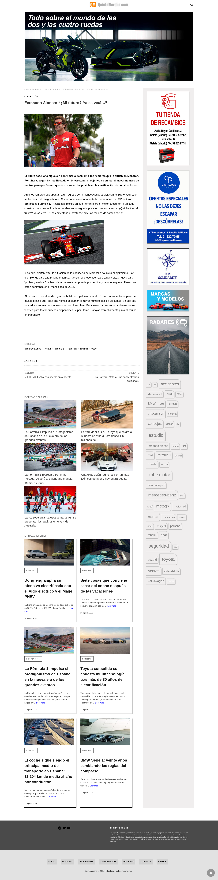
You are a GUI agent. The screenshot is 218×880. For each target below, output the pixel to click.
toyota (168, 559)
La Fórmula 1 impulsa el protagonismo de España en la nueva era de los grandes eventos (49, 436)
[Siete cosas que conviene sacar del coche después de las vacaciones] (105, 552)
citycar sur (156, 413)
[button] (64, 140)
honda (152, 464)
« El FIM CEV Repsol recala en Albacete (48, 377)
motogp (162, 506)
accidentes (170, 384)
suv (175, 547)
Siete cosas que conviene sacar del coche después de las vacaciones (103, 585)
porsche (175, 526)
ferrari (48, 348)
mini (182, 496)
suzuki (152, 559)
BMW (179, 394)
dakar (169, 423)
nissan (182, 517)
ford (150, 455)
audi (170, 394)
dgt (178, 424)
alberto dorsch (154, 394)
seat (164, 535)
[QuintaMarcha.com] (109, 4)
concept (172, 413)
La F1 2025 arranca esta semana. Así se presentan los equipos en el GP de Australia (50, 521)
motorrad (180, 506)
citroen (173, 403)
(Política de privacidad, (143, 833)
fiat (184, 446)
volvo (171, 581)
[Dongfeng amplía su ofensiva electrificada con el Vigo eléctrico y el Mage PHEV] (49, 552)
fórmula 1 (59, 348)
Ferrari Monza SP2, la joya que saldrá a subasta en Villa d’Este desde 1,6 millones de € (107, 436)
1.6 (148, 384)
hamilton (72, 348)
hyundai (164, 464)
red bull (84, 348)
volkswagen (156, 581)
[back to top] (211, 873)
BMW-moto (156, 403)
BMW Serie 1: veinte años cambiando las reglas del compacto (103, 765)
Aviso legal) (155, 833)
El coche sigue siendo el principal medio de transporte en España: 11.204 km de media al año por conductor (48, 771)
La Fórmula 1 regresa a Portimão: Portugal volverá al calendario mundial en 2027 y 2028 (49, 478)
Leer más (111, 606)
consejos (155, 424)
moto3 (149, 507)
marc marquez (156, 485)
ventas (153, 571)
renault (152, 535)
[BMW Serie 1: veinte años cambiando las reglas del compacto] (105, 732)
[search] (192, 5)
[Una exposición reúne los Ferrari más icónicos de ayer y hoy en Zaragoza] (107, 457)
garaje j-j (178, 455)
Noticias (31, 571)
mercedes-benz (162, 495)
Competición (51, 89)
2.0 (155, 385)
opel (149, 526)
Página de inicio (32, 89)
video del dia (171, 571)
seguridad (159, 546)
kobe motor (159, 474)
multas (153, 517)
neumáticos (169, 517)
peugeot (161, 526)
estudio (156, 435)
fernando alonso (32, 348)
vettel (94, 348)
